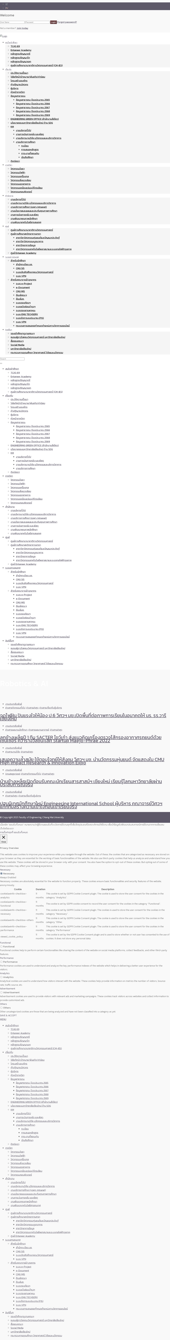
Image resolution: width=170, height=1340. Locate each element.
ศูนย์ (7, 226)
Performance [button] (7, 958)
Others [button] (3, 1004)
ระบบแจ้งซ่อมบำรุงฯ (25, 306)
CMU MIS (20, 291)
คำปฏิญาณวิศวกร (19, 84)
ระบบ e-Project (24, 283)
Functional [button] (5, 942)
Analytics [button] (5, 973)
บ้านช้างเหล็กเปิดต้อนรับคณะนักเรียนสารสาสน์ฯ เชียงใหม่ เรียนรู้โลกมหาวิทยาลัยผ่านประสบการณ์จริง (81, 783)
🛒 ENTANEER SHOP (16, 4)
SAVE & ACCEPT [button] (8, 1015)
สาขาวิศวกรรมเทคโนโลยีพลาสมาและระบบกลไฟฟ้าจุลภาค (44, 249)
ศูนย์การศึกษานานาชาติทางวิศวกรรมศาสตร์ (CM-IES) (37, 65)
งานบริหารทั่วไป (23, 130)
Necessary (9, 873)
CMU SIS (20, 268)
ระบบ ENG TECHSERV (27, 314)
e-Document (23, 287)
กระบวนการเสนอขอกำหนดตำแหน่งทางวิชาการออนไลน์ (43, 325)
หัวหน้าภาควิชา (18, 92)
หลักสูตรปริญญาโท (20, 57)
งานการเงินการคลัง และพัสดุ (30, 134)
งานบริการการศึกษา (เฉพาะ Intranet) (29, 207)
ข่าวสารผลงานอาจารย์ (38, 730)
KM (12, 126)
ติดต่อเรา (15, 161)
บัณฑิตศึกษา (27, 157)
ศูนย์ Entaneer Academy (23, 253)
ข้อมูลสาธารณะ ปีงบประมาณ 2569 (33, 115)
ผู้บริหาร (14, 88)
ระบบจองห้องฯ (23, 302)
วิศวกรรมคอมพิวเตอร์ (21, 191)
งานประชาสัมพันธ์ (13, 704)
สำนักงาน (9, 195)
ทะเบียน (25, 146)
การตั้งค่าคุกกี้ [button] (6, 832)
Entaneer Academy (21, 50)
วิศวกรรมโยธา (18, 168)
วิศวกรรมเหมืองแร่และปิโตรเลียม (26, 188)
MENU (3, 1019)
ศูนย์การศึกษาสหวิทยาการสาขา (26, 234)
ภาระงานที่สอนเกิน (30, 153)
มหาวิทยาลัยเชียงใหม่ (21, 348)
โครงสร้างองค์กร (19, 80)
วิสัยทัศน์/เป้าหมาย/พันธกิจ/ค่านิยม (28, 77)
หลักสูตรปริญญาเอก (21, 61)
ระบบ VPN (21, 276)
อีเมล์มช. (20, 299)
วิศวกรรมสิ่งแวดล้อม (21, 180)
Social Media (17, 345)
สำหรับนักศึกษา (18, 260)
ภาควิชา (8, 165)
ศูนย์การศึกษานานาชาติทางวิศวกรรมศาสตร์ (32, 230)
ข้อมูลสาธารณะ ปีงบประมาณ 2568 (33, 111)
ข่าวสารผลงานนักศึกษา (16, 730)
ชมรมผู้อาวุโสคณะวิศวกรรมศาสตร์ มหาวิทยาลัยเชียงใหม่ (38, 337)
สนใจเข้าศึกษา (11, 42)
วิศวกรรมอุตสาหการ (21, 184)
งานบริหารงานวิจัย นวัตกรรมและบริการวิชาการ (38, 138)
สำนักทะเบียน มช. (24, 264)
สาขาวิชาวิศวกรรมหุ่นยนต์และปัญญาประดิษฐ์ (38, 237)
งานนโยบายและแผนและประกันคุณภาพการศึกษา (34, 211)
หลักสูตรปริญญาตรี (20, 54)
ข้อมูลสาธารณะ (18, 96)
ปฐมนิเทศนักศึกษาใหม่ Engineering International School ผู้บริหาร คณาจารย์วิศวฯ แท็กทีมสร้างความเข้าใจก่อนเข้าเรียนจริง (81, 805)
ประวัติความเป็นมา (19, 73)
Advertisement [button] (7, 988)
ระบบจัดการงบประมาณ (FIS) (30, 318)
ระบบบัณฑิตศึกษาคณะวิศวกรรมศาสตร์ (34, 272)
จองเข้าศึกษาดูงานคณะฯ (23, 333)
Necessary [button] (5, 869)
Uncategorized (12, 774)
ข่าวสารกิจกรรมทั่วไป (15, 707)
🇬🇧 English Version (14, 8)
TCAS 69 (15, 46)
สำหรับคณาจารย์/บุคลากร (23, 279)
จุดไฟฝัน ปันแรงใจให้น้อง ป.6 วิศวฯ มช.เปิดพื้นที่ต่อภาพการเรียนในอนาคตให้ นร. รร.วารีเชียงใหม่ (83, 717)
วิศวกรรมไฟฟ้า (18, 172)
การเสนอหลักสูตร (30, 149)
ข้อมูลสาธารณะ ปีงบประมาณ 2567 (33, 107)
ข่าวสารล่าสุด (32, 707)
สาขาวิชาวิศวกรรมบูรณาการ (29, 241)
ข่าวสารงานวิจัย (12, 752)
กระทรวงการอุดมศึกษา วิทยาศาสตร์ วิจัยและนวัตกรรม (37, 352)
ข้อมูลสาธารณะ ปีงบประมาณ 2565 (33, 100)
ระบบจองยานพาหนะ (25, 310)
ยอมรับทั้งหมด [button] (21, 832)
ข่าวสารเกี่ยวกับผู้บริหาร (50, 707)
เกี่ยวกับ (8, 69)
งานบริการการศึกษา (25, 142)
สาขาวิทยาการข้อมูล (25, 245)
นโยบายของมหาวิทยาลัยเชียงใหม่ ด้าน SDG (32, 123)
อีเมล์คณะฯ (21, 295)
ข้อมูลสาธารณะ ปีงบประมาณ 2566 (33, 103)
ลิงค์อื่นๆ (8, 329)
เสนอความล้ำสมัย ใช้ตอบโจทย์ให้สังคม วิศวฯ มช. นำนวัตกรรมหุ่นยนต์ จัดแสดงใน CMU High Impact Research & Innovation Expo (82, 761)
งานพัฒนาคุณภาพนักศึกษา (24, 218)
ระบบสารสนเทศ (12, 257)
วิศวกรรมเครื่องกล (20, 176)
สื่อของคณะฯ (17, 341)
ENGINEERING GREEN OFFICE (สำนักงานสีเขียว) (35, 119)
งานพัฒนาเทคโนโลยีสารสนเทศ (26, 222)
